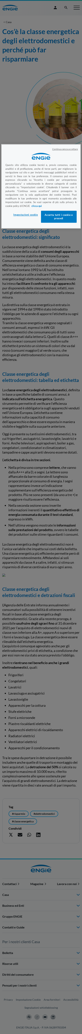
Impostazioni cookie (25, 214)
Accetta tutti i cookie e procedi (59, 216)
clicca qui (36, 205)
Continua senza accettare (65, 149)
